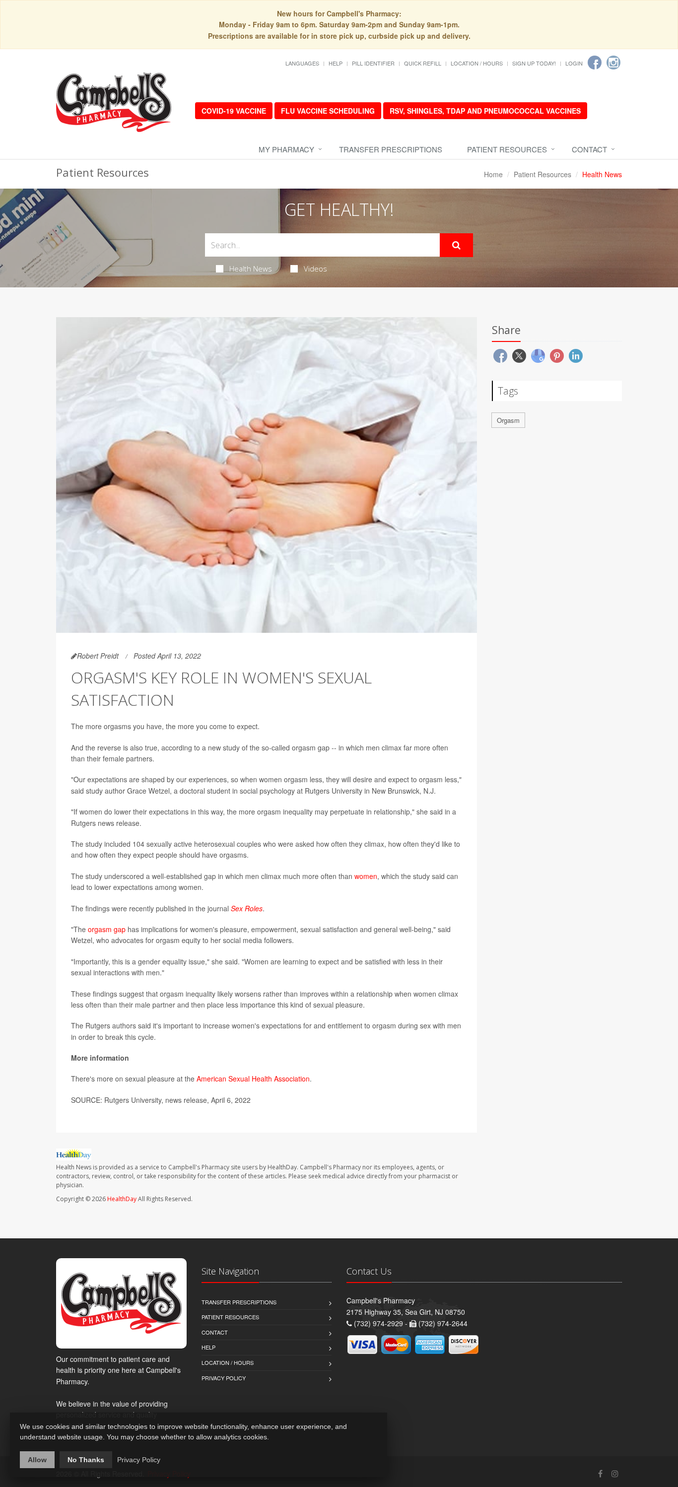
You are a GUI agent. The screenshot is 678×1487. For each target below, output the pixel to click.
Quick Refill (422, 63)
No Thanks (86, 1460)
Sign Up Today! (534, 63)
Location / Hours (477, 63)
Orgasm (508, 420)
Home (493, 174)
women (365, 876)
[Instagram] (613, 62)
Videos (315, 268)
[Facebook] (595, 62)
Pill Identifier (373, 63)
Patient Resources (507, 149)
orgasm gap (107, 929)
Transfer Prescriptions (390, 149)
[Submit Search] (456, 245)
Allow (37, 1460)
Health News (250, 268)
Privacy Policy (224, 1378)
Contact (589, 149)
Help (335, 63)
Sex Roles (247, 908)
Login (574, 63)
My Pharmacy (286, 149)
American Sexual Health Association (253, 1078)
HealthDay (121, 1199)
